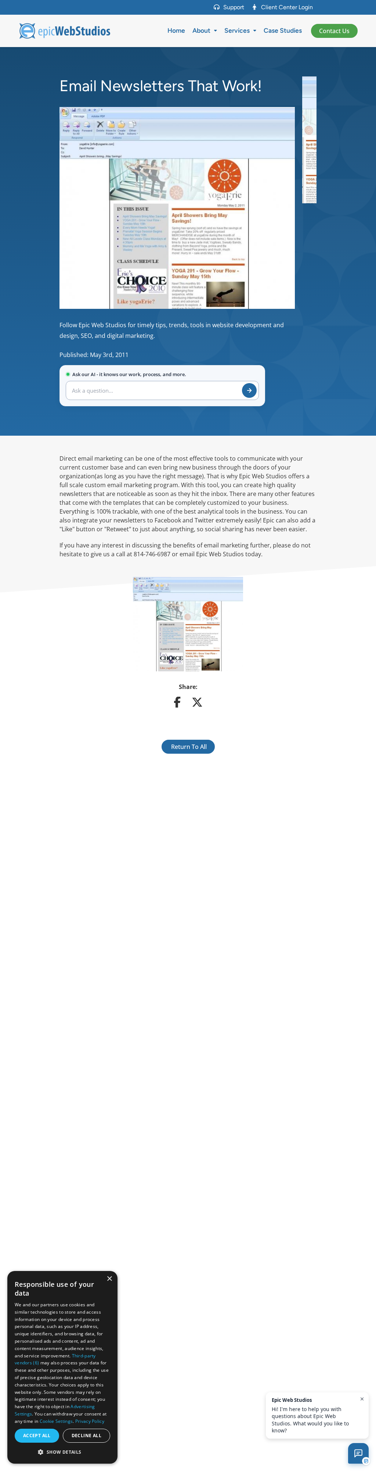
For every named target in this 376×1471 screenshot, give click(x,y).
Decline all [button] (86, 1435)
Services (237, 30)
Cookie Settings (56, 1421)
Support (233, 7)
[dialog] (62, 1367)
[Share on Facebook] (177, 704)
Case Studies (283, 30)
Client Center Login (287, 7)
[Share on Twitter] (197, 704)
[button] (62, 1451)
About (201, 30)
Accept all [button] (37, 1435)
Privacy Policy (89, 1421)
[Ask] (249, 390)
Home (176, 30)
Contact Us (334, 31)
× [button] (109, 1279)
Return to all (188, 747)
